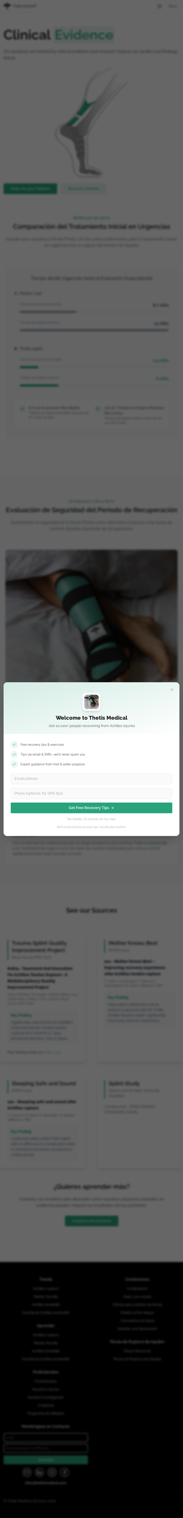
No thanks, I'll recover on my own (91, 819)
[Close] (172, 690)
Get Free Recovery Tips (89, 808)
